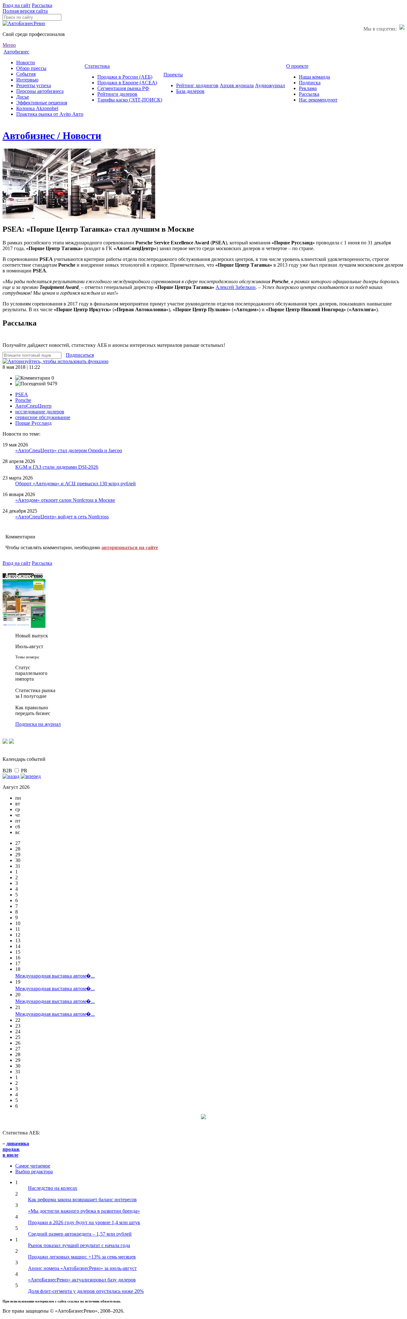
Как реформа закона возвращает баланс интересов (82, 1199)
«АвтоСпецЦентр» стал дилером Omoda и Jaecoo (68, 450)
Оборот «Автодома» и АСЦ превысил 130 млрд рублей (75, 483)
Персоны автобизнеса (40, 91)
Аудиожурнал (270, 85)
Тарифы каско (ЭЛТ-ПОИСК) (129, 99)
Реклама (308, 88)
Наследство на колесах (52, 1188)
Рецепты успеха (33, 85)
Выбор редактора (34, 1171)
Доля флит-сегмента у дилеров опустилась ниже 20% (86, 1291)
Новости (25, 62)
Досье (22, 97)
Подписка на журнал (38, 724)
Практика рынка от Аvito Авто (49, 114)
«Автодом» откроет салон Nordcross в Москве (65, 500)
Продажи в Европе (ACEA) (127, 82)
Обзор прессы (31, 68)
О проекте (297, 66)
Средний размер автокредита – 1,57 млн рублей (80, 1234)
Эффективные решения (41, 102)
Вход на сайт (17, 5)
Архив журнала (237, 85)
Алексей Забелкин (236, 287)
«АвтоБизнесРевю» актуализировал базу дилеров (82, 1279)
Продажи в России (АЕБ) (124, 77)
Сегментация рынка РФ (123, 88)
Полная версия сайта (25, 11)
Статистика (97, 66)
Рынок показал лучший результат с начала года (79, 1245)
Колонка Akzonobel (37, 108)
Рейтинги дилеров (117, 94)
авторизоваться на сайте (129, 547)
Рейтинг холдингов (197, 85)
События (26, 74)
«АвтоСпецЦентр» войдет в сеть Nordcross (62, 516)
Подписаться (80, 355)
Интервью (27, 79)
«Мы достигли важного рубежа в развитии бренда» (84, 1211)
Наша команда (314, 77)
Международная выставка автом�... (55, 976)
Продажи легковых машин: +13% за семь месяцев (82, 1256)
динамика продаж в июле (16, 1149)
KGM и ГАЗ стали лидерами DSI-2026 (56, 467)
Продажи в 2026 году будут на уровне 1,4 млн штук (84, 1222)
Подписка (310, 82)
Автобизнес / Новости (52, 135)
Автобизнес (16, 51)
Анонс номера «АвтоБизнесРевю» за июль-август (82, 1268)
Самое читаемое (32, 1165)
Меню (9, 45)
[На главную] (24, 23)
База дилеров (190, 91)
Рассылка (42, 5)
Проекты (173, 74)
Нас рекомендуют (318, 99)
